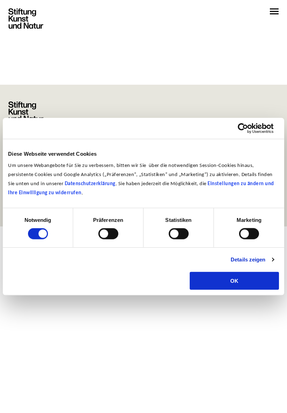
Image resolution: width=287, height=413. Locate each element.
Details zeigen (248, 259)
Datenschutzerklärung (90, 183)
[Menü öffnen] (274, 11)
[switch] (108, 233)
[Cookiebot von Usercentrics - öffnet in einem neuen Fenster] (248, 128)
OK (234, 281)
